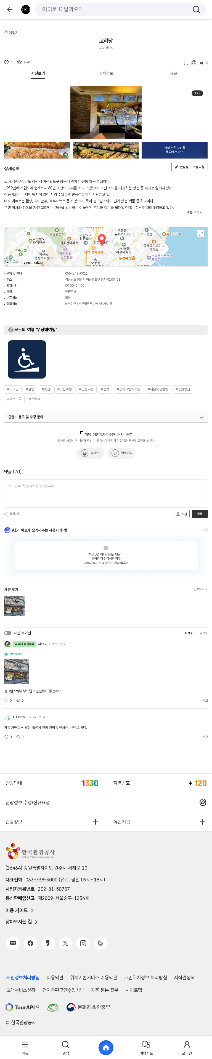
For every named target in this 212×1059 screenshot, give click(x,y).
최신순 (189, 633)
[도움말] (6, 514)
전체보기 (199, 589)
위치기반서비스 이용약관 (93, 977)
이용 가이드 (17, 910)
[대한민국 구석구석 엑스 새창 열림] (65, 943)
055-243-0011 (76, 273)
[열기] (201, 417)
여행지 (13, 33)
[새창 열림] (22, 1007)
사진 (184, 514)
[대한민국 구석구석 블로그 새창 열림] (13, 943)
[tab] (25, 1047)
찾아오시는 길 (19, 921)
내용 (194, 212)
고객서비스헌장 (20, 990)
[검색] (196, 9)
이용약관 (55, 977)
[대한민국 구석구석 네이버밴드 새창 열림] (100, 943)
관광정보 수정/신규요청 (28, 802)
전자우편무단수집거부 (63, 990)
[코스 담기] (192, 62)
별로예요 (126, 453)
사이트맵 (134, 990)
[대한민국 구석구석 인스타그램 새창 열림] (83, 943)
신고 (205, 701)
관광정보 (14, 822)
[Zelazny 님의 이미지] (37, 150)
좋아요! (95, 453)
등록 (199, 514)
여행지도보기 (201, 234)
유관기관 (121, 822)
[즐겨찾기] (184, 63)
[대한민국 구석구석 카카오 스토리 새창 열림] (48, 943)
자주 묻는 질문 (104, 990)
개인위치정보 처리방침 (145, 977)
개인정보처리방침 (22, 977)
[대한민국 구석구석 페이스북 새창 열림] (30, 943)
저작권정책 (184, 977)
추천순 (204, 633)
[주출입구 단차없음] (27, 359)
